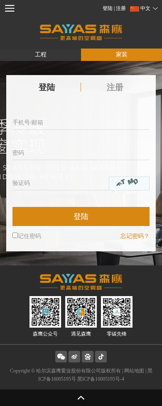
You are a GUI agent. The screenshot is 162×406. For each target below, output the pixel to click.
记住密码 (29, 236)
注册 (121, 8)
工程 (41, 54)
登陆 (108, 8)
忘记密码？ (135, 236)
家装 (122, 54)
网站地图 (134, 371)
